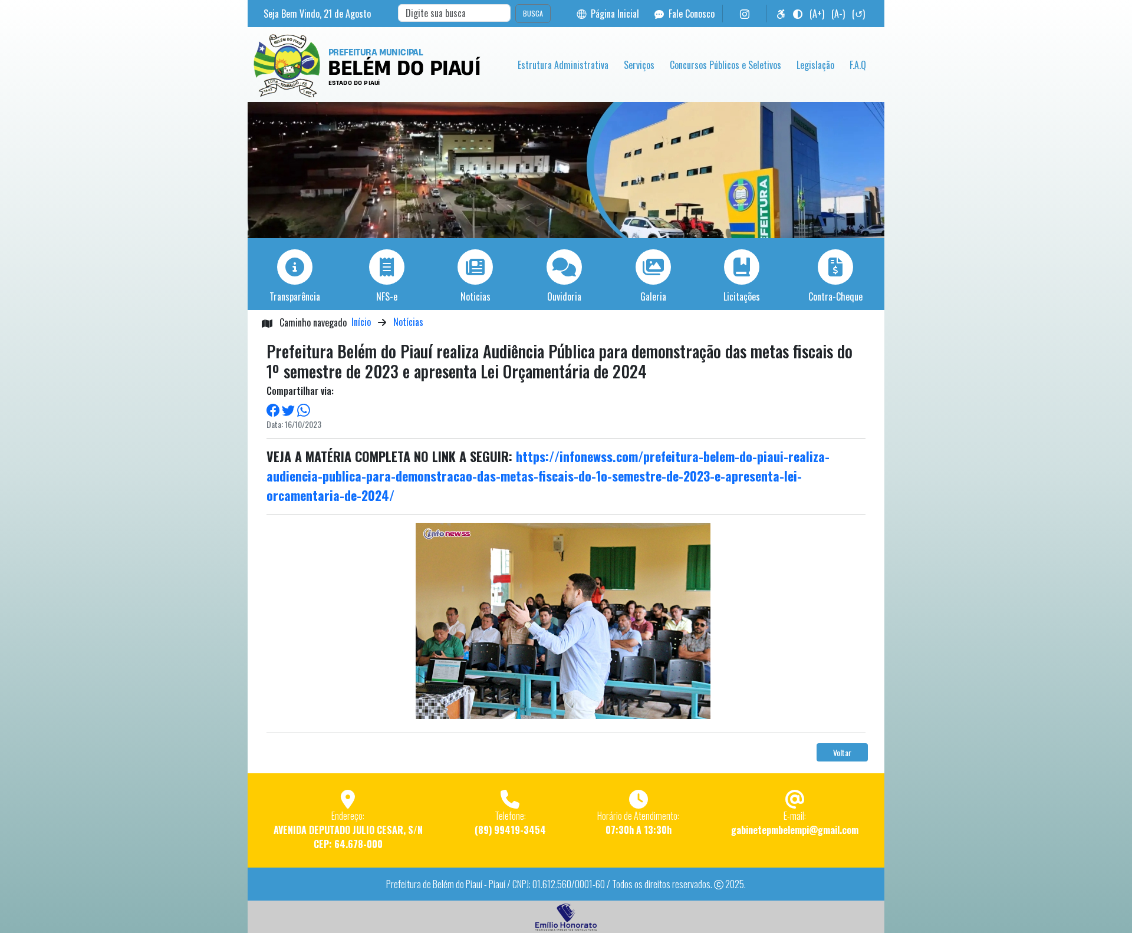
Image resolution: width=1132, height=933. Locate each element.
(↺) (858, 13)
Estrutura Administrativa (563, 65)
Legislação (815, 65)
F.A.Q (858, 65)
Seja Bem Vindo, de (317, 13)
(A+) (816, 13)
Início (361, 322)
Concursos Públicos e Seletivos (725, 65)
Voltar (842, 752)
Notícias (408, 322)
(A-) (838, 13)
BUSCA (533, 13)
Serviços (639, 65)
